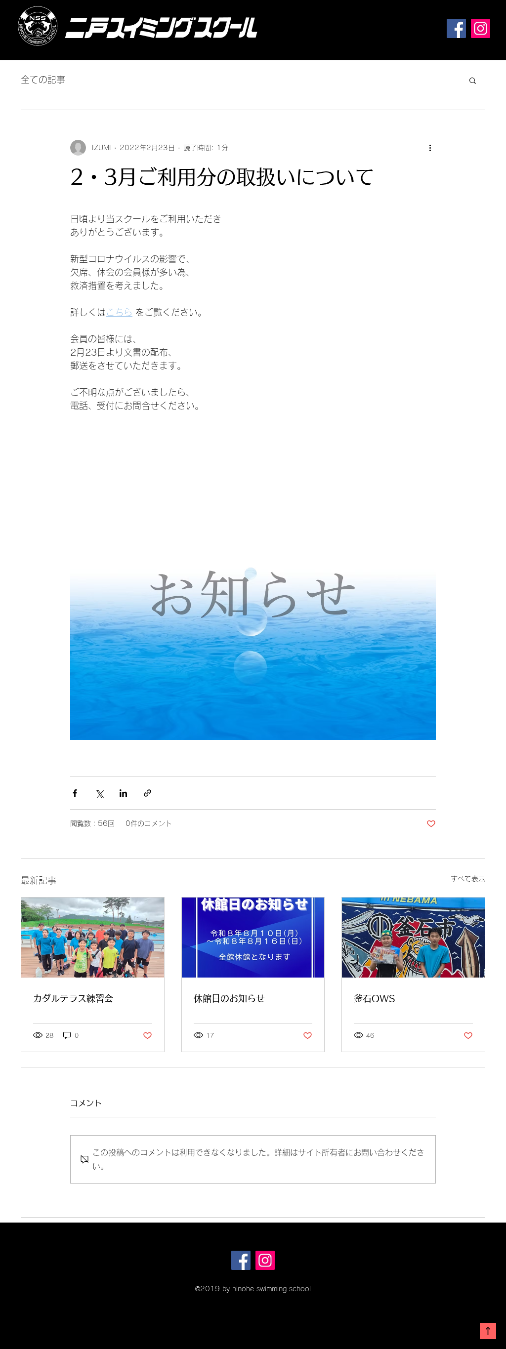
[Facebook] (456, 28)
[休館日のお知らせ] (253, 938)
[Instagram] (480, 28)
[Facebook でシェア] (75, 793)
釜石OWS (374, 998)
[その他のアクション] (430, 148)
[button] (472, 80)
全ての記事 (43, 79)
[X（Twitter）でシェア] (99, 793)
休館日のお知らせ (229, 998)
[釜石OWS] (413, 938)
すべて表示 (468, 878)
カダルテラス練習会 (73, 998)
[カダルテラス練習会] (92, 938)
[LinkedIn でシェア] (123, 793)
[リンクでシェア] (147, 793)
